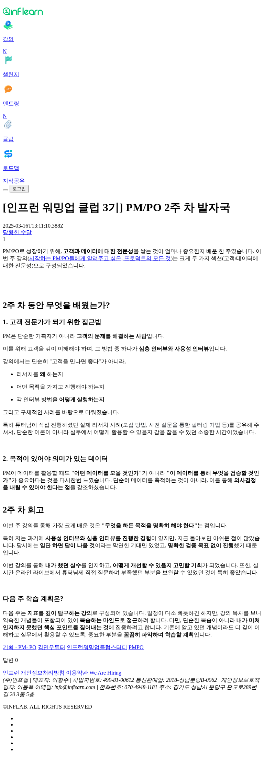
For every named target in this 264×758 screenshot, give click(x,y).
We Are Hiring (105, 673)
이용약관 (77, 673)
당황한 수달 (17, 232)
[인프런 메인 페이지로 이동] (132, 11)
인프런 (11, 673)
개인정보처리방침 (43, 673)
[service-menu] (5, 190)
